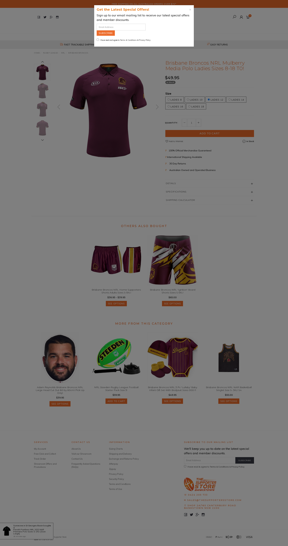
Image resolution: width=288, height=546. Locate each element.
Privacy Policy (144, 40)
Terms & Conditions (128, 40)
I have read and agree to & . (125, 40)
